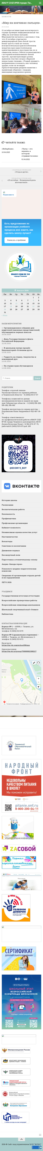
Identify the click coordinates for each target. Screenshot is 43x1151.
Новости (6, 16)
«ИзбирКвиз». (8, 149)
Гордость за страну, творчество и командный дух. (19, 358)
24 (5, 309)
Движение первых (11, 550)
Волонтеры (7, 541)
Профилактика (9, 518)
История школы (9, 500)
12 (16, 303)
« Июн (4, 315)
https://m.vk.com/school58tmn (16, 645)
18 (11, 306)
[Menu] (40, 3)
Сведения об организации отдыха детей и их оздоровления (21, 576)
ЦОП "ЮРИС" (35, 1144)
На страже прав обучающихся (18, 366)
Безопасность (8, 514)
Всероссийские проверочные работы (19, 600)
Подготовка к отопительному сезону (19, 559)
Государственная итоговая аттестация (21, 596)
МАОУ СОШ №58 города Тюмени (16, 2)
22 (33, 306)
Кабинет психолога (11, 528)
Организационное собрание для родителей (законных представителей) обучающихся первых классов (21, 330)
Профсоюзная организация (15, 523)
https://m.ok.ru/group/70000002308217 (19, 651)
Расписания (7, 505)
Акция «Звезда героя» (12, 564)
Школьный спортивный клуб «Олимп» (20, 609)
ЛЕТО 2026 (6, 582)
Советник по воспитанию (14, 546)
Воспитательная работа (13, 509)
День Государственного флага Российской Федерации (17, 340)
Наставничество (10, 537)
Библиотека (7, 614)
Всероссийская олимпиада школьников (21, 605)
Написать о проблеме (16, 240)
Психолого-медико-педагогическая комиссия (19, 570)
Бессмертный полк (11, 555)
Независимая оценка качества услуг (19, 532)
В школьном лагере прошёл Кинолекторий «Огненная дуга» (17, 349)
